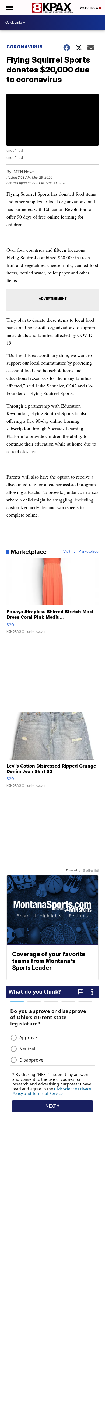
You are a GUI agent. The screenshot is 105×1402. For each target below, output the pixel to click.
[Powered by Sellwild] (91, 870)
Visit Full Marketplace (81, 552)
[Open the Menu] (9, 7)
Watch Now (89, 8)
